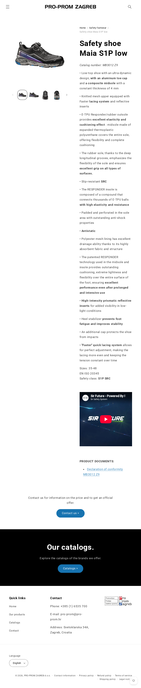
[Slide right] (66, 95)
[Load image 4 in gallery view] (57, 95)
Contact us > (70, 513)
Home (83, 28)
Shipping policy (108, 679)
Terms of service (123, 675)
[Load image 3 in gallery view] (45, 95)
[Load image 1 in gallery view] (22, 95)
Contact (14, 630)
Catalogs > (70, 568)
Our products (17, 614)
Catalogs (14, 622)
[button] (8, 7)
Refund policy (104, 675)
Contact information (64, 675)
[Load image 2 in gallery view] (34, 95)
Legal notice (125, 679)
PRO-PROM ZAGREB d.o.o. (37, 675)
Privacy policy (86, 675)
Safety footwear (97, 28)
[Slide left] (13, 95)
